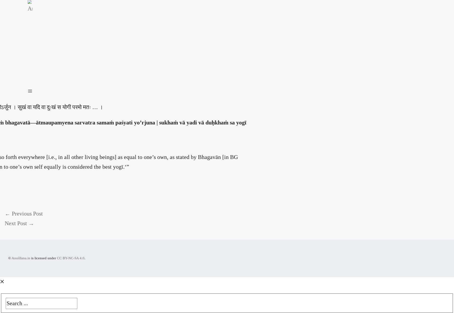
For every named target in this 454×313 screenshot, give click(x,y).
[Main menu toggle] (32, 90)
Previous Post (24, 214)
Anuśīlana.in (21, 258)
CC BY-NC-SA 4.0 (70, 258)
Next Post (19, 223)
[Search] (81, 302)
